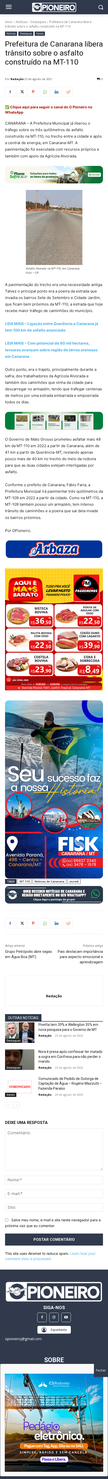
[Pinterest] (33, 92)
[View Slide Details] (54, 420)
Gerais (39, 33)
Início (9, 22)
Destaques (38, 22)
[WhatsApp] (45, 92)
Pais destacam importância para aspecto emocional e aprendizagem (80, 956)
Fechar (101, 1370)
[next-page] (16, 1105)
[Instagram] (54, 1317)
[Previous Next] (54, 1423)
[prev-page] (8, 1105)
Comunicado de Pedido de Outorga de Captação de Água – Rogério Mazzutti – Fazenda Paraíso (70, 1083)
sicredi (74, 881)
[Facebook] (10, 92)
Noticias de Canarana (49, 881)
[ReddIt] (68, 92)
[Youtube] (66, 1317)
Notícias (21, 22)
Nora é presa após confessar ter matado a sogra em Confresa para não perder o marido (70, 1056)
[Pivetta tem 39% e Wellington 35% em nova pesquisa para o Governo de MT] (19, 1032)
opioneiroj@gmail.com (23, 1338)
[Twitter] (22, 92)
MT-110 (25, 881)
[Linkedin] (56, 92)
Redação (17, 79)
